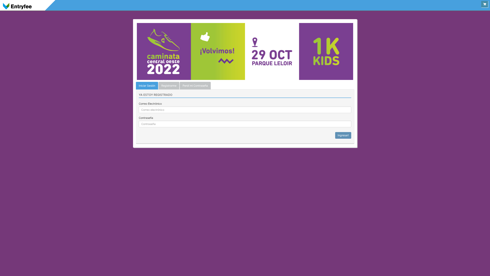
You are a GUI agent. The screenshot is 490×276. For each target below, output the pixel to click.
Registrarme (168, 85)
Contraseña (146, 117)
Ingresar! (343, 135)
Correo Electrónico (150, 103)
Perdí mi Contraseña (195, 85)
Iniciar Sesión (147, 85)
